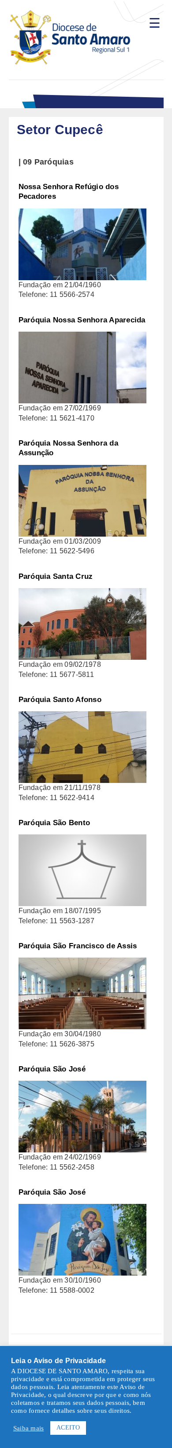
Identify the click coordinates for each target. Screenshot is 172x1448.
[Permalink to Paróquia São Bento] (82, 839)
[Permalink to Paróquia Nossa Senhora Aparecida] (82, 336)
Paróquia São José (52, 1069)
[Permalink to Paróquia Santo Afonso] (82, 716)
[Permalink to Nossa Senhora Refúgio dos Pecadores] (82, 213)
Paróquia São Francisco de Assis (78, 946)
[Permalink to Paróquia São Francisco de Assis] (82, 962)
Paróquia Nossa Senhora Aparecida (82, 320)
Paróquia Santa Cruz (56, 576)
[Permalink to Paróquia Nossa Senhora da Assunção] (82, 469)
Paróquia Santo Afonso (60, 699)
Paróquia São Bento (54, 823)
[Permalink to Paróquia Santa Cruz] (82, 592)
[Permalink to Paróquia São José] (82, 1085)
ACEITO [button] (68, 1427)
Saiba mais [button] (28, 1428)
